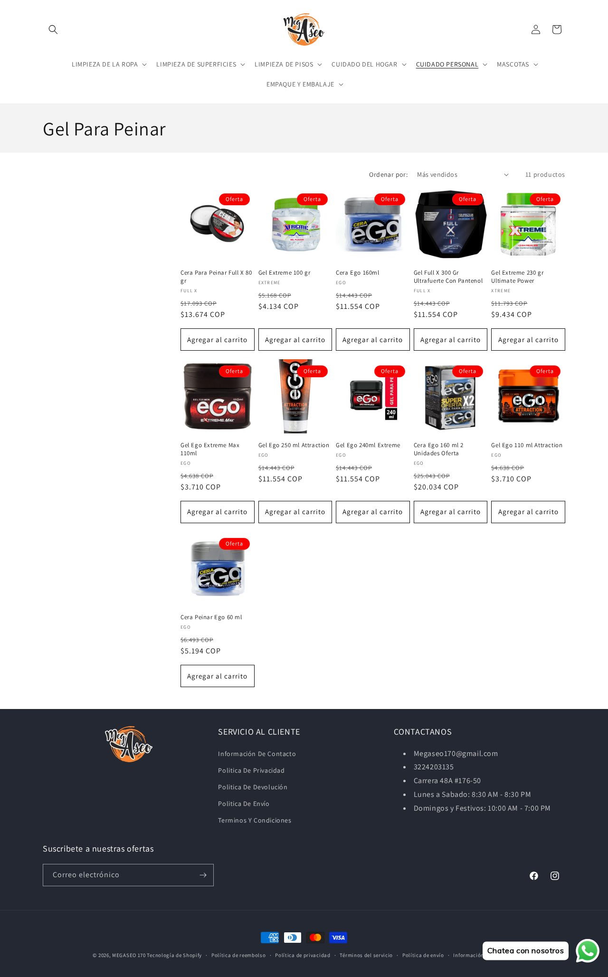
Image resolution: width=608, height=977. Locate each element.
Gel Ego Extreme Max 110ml (209, 449)
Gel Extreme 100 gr (284, 273)
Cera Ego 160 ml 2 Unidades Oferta (439, 449)
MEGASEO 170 (129, 955)
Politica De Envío (243, 803)
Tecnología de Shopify (174, 955)
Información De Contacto (257, 753)
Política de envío (423, 955)
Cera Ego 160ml (357, 273)
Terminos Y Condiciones (254, 820)
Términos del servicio (366, 955)
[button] (53, 29)
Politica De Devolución (252, 787)
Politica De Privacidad (251, 770)
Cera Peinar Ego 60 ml (211, 617)
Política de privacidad (302, 955)
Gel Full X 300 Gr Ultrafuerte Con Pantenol (448, 277)
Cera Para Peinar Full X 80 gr (216, 277)
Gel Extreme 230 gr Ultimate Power (517, 277)
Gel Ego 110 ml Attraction (526, 445)
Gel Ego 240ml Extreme (368, 445)
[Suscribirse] (202, 875)
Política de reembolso (238, 955)
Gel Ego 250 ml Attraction (294, 445)
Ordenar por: (388, 174)
